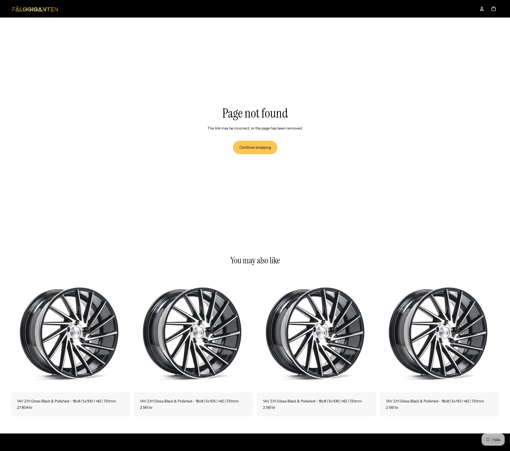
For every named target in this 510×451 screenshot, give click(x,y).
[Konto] (482, 9)
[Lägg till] (122, 384)
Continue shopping (255, 147)
